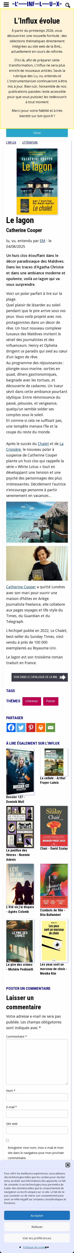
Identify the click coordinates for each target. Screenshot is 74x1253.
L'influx (11, 142)
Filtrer (37, 133)
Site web (11, 1124)
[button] (68, 1165)
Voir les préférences (37, 1238)
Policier (50, 701)
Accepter (37, 1215)
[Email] (50, 727)
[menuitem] (14, 142)
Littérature (30, 142)
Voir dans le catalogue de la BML (36, 677)
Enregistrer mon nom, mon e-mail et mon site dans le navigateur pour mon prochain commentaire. (36, 1153)
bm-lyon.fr (45, 116)
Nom (10, 1091)
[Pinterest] (30, 727)
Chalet (43, 443)
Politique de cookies (35, 1247)
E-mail (11, 1107)
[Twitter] (20, 727)
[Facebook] (11, 727)
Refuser (37, 1227)
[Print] (40, 727)
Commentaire (16, 1036)
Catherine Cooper (21, 586)
